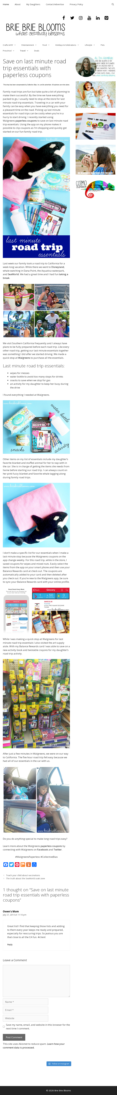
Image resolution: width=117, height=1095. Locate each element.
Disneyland (57, 267)
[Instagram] (80, 18)
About (18, 4)
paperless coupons (26, 120)
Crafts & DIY (8, 45)
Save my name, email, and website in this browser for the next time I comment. (38, 1026)
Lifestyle (88, 45)
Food (45, 45)
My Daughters (33, 4)
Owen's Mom (11, 911)
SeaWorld (13, 274)
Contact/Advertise (55, 4)
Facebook (42, 849)
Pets (103, 45)
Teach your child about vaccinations (23, 875)
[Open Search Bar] (113, 4)
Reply (9, 944)
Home (6, 4)
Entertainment (28, 45)
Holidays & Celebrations (65, 45)
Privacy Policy (76, 4)
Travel (23, 50)
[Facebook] (63, 18)
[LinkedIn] (98, 18)
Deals (36, 50)
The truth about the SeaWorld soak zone (25, 878)
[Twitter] (72, 18)
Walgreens (24, 357)
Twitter (58, 849)
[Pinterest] (106, 18)
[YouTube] (89, 18)
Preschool (7, 50)
